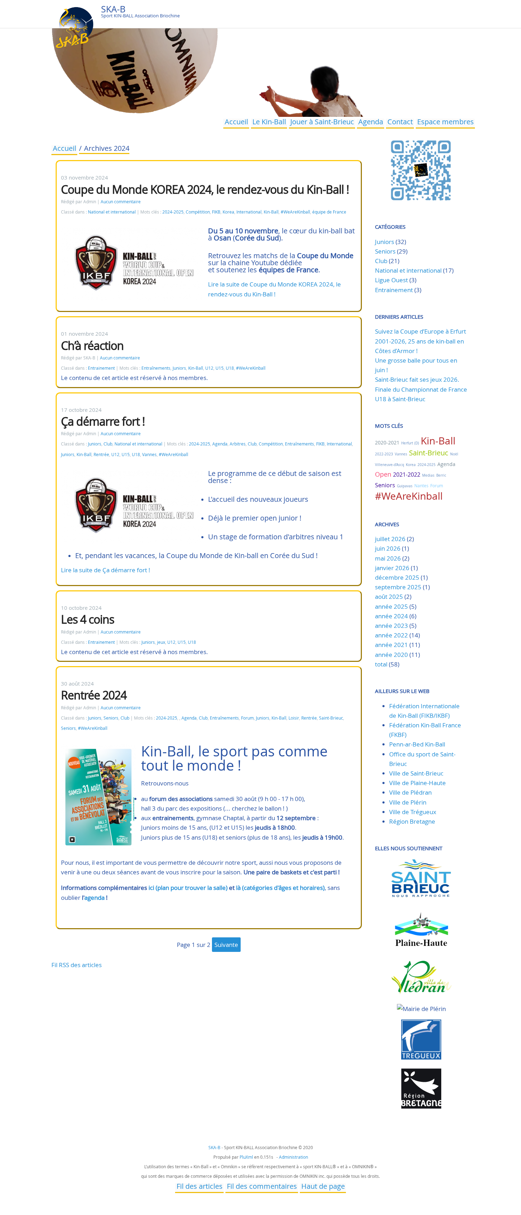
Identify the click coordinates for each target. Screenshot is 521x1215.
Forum (247, 718)
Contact (400, 122)
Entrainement (101, 368)
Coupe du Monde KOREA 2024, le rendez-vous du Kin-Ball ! (205, 189)
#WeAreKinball (295, 212)
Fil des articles (200, 1187)
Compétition (198, 212)
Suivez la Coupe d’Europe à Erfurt (420, 331)
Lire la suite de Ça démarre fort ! (105, 570)
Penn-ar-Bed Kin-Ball (417, 744)
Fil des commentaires (262, 1187)
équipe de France (329, 212)
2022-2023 (384, 454)
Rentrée (101, 454)
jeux (161, 642)
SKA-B (113, 9)
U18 (230, 368)
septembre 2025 (398, 587)
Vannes (149, 454)
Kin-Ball (271, 212)
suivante (226, 945)
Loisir (293, 718)
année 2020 (391, 655)
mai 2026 (388, 558)
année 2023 (391, 625)
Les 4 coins (87, 619)
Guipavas (405, 486)
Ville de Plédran (410, 792)
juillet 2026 (390, 539)
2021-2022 (406, 474)
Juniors (179, 368)
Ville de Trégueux (412, 812)
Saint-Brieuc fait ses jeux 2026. (417, 379)
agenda (94, 897)
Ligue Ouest (391, 280)
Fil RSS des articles (76, 965)
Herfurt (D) (410, 443)
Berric (441, 475)
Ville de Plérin (407, 802)
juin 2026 (387, 548)
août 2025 (389, 596)
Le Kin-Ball (269, 122)
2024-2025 (173, 212)
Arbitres (238, 444)
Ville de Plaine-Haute (417, 783)
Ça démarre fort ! (103, 421)
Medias (428, 475)
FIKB (216, 212)
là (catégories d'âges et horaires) (280, 888)
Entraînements (155, 368)
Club (107, 444)
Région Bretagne (412, 821)
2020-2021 (387, 442)
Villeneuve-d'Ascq (389, 464)
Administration (293, 1157)
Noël (454, 454)
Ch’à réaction (92, 345)
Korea (228, 212)
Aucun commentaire (121, 201)
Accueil (236, 122)
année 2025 (391, 606)
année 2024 (391, 616)
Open (383, 474)
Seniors (110, 718)
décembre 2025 (397, 577)
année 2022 (391, 635)
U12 (209, 368)
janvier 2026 (392, 568)
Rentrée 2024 (94, 695)
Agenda (370, 122)
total (382, 664)
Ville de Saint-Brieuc (416, 773)
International (249, 212)
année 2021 (391, 645)
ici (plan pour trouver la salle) (188, 888)
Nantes (421, 485)
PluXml (246, 1157)
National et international (112, 212)
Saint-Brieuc (331, 718)
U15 (219, 368)
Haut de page (323, 1187)
